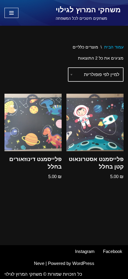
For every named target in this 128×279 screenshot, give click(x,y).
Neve (39, 263)
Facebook (112, 251)
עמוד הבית (114, 47)
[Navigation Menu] (11, 13)
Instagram (85, 251)
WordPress (83, 263)
